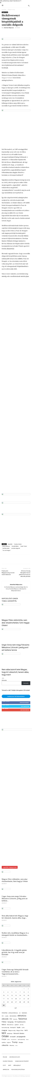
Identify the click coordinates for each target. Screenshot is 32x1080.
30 (28, 1002)
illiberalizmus (10, 1024)
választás (5, 1045)
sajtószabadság (21, 1039)
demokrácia (13, 1016)
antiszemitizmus (13, 1013)
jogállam (17, 1024)
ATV (20, 1013)
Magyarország (11, 9)
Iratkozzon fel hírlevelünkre (16, 696)
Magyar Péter (20, 1030)
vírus (16, 1045)
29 (24, 1002)
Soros (27, 1039)
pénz (8, 1039)
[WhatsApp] (15, 31)
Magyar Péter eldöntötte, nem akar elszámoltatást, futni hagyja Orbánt (15, 622)
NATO (26, 1030)
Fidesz (4, 1022)
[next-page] (3, 678)
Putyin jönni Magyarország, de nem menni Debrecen (8, 572)
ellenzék (5, 1019)
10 (4, 995)
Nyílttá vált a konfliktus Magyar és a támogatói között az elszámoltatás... (15, 934)
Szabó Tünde (23, 546)
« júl (15, 1008)
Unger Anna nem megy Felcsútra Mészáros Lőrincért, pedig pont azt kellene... (14, 898)
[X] (7, 31)
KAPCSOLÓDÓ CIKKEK (10, 598)
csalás (6, 1016)
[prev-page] (2, 678)
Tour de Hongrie (6, 550)
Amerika (4, 1013)
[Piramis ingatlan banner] (16, 495)
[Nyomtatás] (27, 31)
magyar (4, 1030)
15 (24, 995)
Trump (14, 1042)
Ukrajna (21, 1042)
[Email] (23, 31)
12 (12, 995)
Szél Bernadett (5, 548)
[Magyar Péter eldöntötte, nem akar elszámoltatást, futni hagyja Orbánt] (16, 610)
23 (28, 999)
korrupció (13, 1027)
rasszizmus (13, 1039)
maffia (23, 1027)
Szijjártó (9, 1042)
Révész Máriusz (6, 546)
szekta (4, 1042)
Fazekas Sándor (18, 544)
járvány (21, 1024)
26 (12, 1002)
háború (4, 1024)
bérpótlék (10, 544)
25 (8, 1002)
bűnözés (24, 1013)
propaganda (21, 1036)
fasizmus (22, 1019)
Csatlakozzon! (25, 706)
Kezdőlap (4, 9)
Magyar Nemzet (7, 78)
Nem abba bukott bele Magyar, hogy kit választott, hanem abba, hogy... (15, 917)
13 (16, 995)
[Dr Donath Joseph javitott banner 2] (16, 514)
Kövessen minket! (24, 702)
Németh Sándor (18, 1033)
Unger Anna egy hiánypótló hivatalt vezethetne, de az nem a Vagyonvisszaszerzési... (15, 971)
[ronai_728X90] (16, 40)
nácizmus (9, 1033)
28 (20, 1002)
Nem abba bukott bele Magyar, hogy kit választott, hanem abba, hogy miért (15, 672)
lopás (18, 1027)
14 (20, 995)
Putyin (4, 1039)
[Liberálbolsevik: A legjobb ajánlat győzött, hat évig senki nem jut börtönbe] (16, 945)
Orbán (5, 1036)
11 (8, 995)
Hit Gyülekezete (20, 1022)
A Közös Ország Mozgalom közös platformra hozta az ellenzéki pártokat (24, 573)
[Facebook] (3, 31)
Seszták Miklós (15, 546)
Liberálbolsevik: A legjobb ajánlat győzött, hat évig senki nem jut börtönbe (14, 952)
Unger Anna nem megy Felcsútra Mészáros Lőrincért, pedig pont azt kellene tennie (15, 647)
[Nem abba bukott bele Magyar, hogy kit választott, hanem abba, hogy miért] (16, 659)
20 (16, 999)
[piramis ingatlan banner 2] (16, 127)
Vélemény (11, 1045)
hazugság (10, 1022)
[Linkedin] (19, 31)
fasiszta (15, 1019)
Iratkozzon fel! (24, 710)
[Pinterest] (11, 31)
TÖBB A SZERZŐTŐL (9, 601)
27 (16, 1002)
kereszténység (5, 1027)
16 (28, 995)
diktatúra (21, 1016)
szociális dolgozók (15, 548)
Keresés (4, 680)
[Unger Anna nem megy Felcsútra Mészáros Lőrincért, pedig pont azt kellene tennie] (16, 634)
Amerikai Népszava (9, 27)
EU (11, 1019)
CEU (3, 1016)
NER (4, 1033)
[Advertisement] (16, 294)
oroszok (13, 1036)
